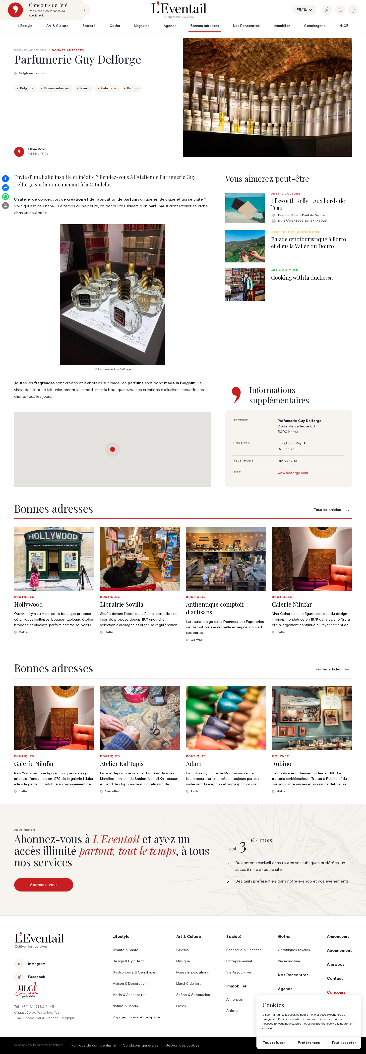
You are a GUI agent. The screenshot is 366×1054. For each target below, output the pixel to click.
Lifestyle (25, 26)
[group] (327, 10)
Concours (336, 992)
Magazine (142, 26)
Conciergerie (315, 26)
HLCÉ (344, 26)
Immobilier (282, 26)
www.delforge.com (293, 473)
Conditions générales (140, 1045)
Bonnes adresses (204, 26)
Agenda (170, 26)
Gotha (115, 26)
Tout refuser (274, 1043)
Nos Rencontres (246, 26)
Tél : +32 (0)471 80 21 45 (34, 1007)
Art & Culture (57, 26)
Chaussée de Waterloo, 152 (37, 1012)
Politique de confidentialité (93, 1045)
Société (89, 26)
